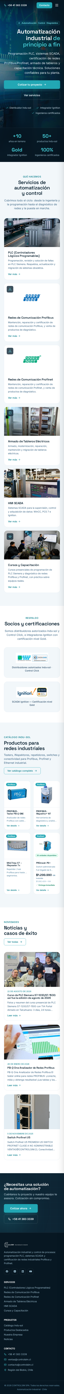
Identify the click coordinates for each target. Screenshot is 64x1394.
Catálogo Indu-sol (13, 1325)
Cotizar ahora (18, 1208)
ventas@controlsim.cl (19, 1359)
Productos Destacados (16, 1330)
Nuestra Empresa (13, 1334)
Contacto (44, 5)
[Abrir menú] (56, 5)
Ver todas (12, 941)
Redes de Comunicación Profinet (21, 1296)
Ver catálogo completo (20, 770)
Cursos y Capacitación (16, 1310)
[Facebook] (7, 1271)
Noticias (8, 1339)
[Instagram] (15, 1271)
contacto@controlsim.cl (20, 1364)
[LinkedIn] (23, 1271)
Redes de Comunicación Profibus (21, 1292)
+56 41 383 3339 (17, 5)
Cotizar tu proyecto (30, 84)
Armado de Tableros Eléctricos (20, 1301)
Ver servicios (32, 95)
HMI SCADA (10, 1306)
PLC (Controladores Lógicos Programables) (27, 1287)
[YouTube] (30, 1271)
